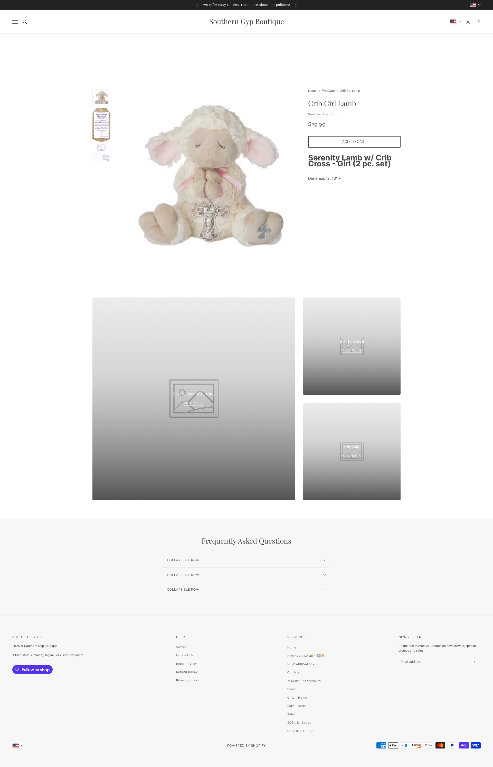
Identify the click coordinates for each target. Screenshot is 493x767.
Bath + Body (296, 706)
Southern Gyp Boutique (326, 114)
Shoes (292, 689)
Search (181, 647)
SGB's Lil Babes (299, 722)
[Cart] (478, 22)
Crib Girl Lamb (332, 103)
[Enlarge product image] (209, 175)
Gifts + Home (297, 697)
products (328, 91)
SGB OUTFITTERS (301, 731)
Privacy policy (187, 680)
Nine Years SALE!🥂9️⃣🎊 (306, 655)
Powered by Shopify (246, 745)
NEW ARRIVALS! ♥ (301, 664)
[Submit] (474, 661)
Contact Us (184, 655)
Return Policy (186, 663)
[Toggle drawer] (15, 21)
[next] (295, 5)
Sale (290, 714)
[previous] (197, 5)
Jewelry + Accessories (304, 681)
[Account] (468, 22)
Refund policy (187, 672)
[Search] (25, 22)
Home (312, 91)
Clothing (293, 672)
